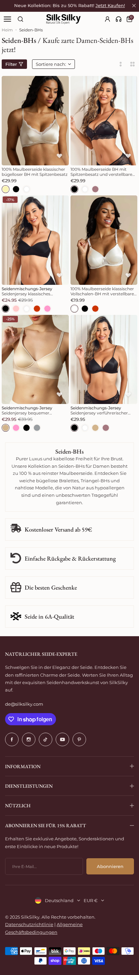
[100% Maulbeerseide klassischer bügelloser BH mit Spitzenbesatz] (35, 120)
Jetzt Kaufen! (110, 5)
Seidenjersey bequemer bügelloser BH (27, 410)
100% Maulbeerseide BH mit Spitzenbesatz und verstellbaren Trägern (103, 172)
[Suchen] (20, 19)
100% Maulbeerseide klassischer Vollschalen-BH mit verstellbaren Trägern (104, 291)
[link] (118, 19)
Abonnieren (110, 866)
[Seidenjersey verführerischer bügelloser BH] (104, 359)
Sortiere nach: (51, 64)
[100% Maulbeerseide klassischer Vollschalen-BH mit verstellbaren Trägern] (104, 240)
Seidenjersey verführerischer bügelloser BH (99, 410)
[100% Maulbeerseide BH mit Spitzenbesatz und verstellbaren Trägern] (104, 120)
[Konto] (107, 19)
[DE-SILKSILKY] (63, 19)
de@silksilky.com (24, 704)
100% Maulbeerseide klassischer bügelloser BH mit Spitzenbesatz (34, 172)
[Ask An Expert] (118, 19)
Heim (7, 29)
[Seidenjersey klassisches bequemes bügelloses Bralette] (35, 240)
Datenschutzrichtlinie (29, 924)
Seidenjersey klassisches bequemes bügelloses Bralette (32, 291)
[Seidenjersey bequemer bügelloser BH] (35, 359)
